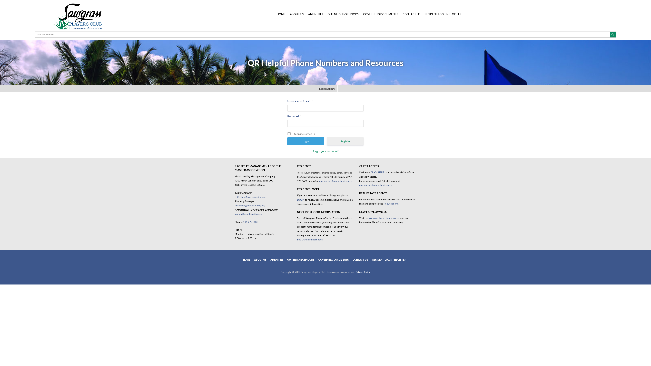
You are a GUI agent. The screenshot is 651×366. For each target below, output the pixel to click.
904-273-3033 (250, 221)
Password (294, 116)
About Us (297, 14)
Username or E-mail (299, 101)
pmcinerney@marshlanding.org (335, 181)
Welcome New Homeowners (384, 218)
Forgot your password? (325, 151)
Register (345, 141)
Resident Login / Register (443, 14)
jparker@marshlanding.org (248, 213)
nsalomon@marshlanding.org (250, 205)
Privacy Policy (363, 272)
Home (281, 14)
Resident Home (327, 88)
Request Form (391, 203)
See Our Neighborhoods (310, 239)
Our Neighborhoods (343, 14)
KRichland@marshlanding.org (250, 197)
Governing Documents (380, 14)
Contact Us (411, 14)
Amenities (315, 14)
